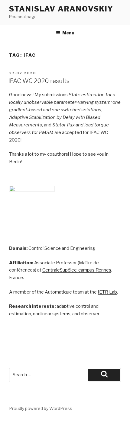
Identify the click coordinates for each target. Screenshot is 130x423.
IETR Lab (107, 292)
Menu (68, 32)
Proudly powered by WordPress (40, 408)
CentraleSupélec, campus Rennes (76, 270)
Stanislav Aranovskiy (61, 9)
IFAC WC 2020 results (39, 80)
